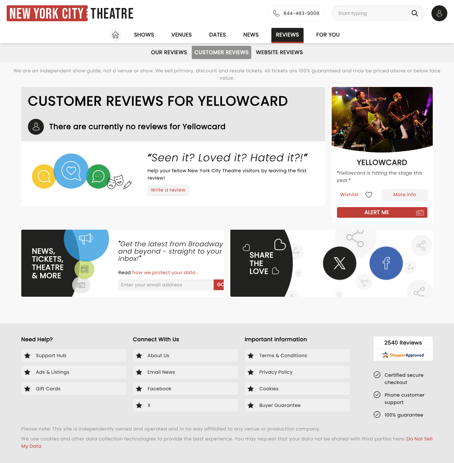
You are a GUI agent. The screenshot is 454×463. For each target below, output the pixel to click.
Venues (181, 35)
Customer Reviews (221, 52)
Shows (144, 35)
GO (221, 284)
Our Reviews (169, 52)
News (251, 35)
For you (328, 35)
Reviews (287, 35)
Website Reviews (279, 52)
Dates (217, 35)
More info (405, 194)
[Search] (416, 13)
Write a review (168, 190)
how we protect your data (164, 272)
